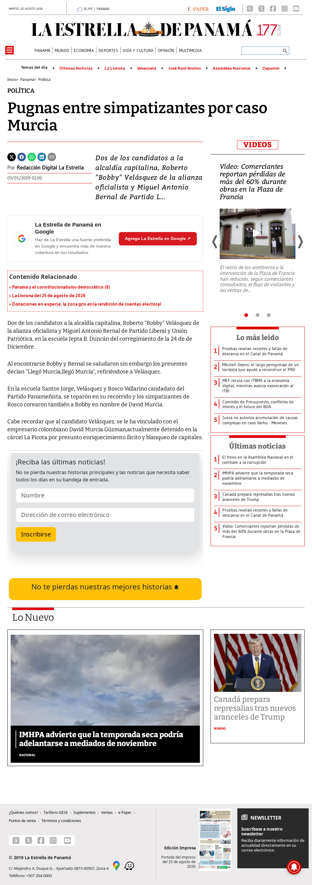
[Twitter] (11, 156)
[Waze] (129, 865)
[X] (261, 8)
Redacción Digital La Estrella (50, 167)
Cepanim (270, 68)
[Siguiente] (300, 241)
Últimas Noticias (76, 68)
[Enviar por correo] (52, 156)
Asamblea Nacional (231, 68)
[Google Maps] (116, 865)
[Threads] (250, 8)
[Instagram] (284, 8)
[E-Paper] (197, 8)
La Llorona (115, 68)
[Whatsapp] (31, 156)
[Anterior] (215, 241)
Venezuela (146, 68)
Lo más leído (257, 337)
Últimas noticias (257, 446)
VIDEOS (257, 145)
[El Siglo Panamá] (225, 8)
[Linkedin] (41, 156)
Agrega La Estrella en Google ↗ (158, 238)
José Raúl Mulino (184, 68)
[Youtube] (296, 8)
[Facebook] (273, 8)
